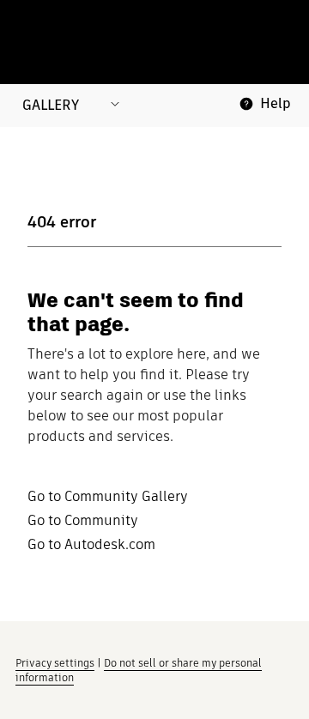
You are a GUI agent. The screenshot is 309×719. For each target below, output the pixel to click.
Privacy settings (54, 663)
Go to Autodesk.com (91, 544)
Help (275, 103)
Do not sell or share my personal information (138, 670)
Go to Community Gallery (107, 496)
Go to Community (82, 520)
